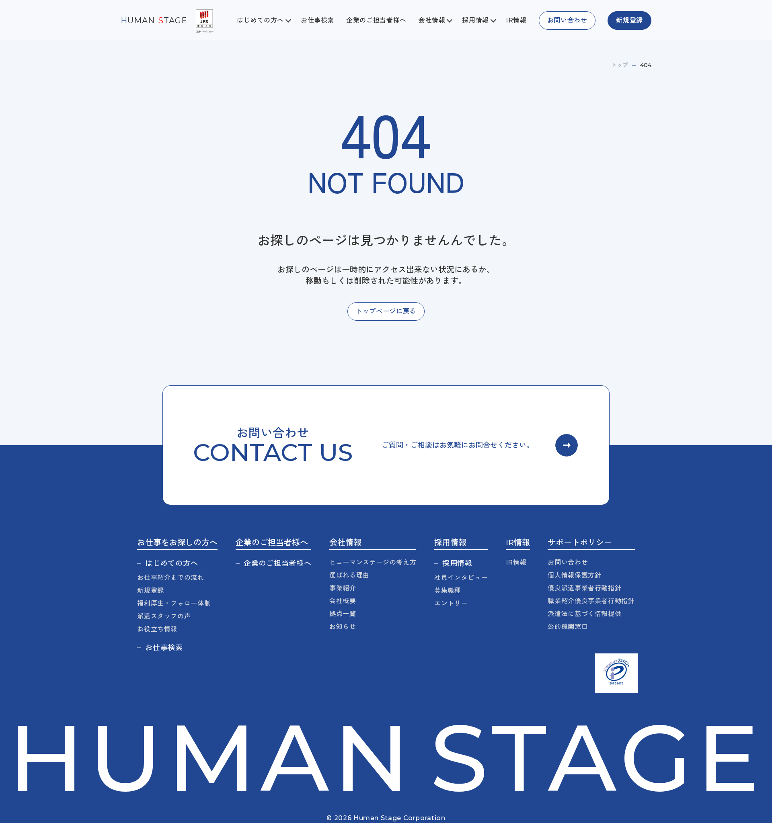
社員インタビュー (461, 577)
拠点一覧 (342, 614)
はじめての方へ (171, 563)
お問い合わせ (568, 562)
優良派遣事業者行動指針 (584, 588)
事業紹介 (342, 588)
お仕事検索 (317, 20)
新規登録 (150, 590)
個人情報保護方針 (574, 575)
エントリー (451, 603)
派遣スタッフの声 (164, 616)
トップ (619, 65)
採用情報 (457, 563)
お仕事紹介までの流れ (170, 577)
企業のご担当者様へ (376, 20)
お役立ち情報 (157, 629)
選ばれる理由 (349, 575)
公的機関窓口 (568, 627)
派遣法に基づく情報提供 (584, 614)
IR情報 (516, 20)
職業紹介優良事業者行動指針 (591, 601)
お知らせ (342, 627)
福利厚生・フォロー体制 (174, 603)
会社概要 (342, 601)
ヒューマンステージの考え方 (372, 562)
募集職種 (447, 590)
